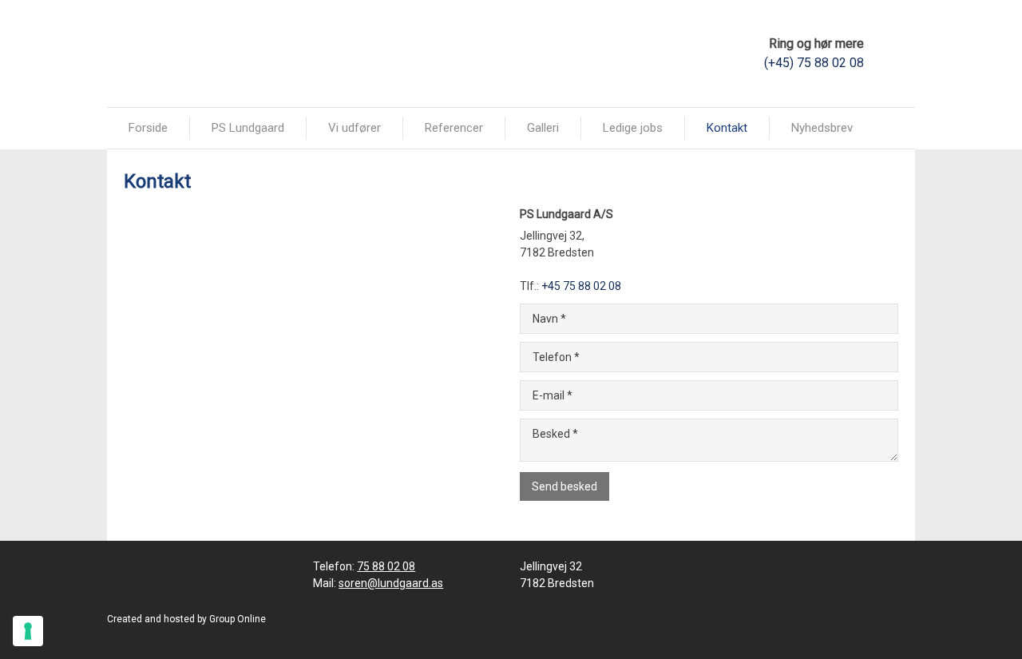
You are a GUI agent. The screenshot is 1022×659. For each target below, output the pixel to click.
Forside (148, 128)
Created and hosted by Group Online (186, 619)
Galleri (543, 128)
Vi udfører (354, 128)
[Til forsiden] (193, 52)
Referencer (454, 128)
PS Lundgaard (248, 128)
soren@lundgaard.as (391, 583)
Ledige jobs (633, 128)
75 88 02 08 (386, 566)
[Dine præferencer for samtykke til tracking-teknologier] (28, 631)
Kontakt (727, 128)
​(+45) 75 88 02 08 (814, 62)
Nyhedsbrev (822, 128)
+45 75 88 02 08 (581, 286)
